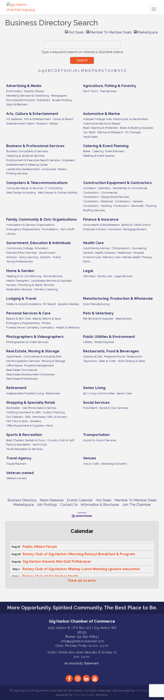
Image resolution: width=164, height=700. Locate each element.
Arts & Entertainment (37, 119)
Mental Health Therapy (137, 257)
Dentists (88, 252)
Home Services (53, 276)
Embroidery (14, 91)
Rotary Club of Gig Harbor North (50, 575)
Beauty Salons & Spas (47, 318)
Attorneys (89, 276)
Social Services (96, 403)
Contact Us (69, 505)
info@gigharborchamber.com (82, 641)
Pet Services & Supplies (98, 318)
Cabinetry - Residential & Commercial (122, 188)
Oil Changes (133, 132)
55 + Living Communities (99, 393)
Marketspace (147, 31)
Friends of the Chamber (21, 252)
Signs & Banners (17, 104)
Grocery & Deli (92, 356)
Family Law (104, 276)
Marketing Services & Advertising (27, 95)
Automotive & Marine (101, 114)
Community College (19, 248)
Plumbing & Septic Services (36, 284)
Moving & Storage (53, 361)
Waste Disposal (104, 342)
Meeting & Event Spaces (98, 155)
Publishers (43, 100)
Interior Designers (17, 280)
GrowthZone (143, 690)
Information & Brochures (100, 505)
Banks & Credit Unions (136, 224)
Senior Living (94, 388)
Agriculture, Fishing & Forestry (109, 86)
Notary (62, 169)
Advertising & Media (23, 86)
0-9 (41, 71)
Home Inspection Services (23, 361)
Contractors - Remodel (128, 205)
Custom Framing (53, 412)
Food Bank (90, 407)
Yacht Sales (90, 136)
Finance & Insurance (101, 219)
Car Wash (89, 132)
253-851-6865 (86, 636)
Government (47, 252)
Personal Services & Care (28, 313)
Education (41, 248)
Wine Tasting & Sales (131, 361)
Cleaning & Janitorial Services (25, 155)
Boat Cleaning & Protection (100, 127)
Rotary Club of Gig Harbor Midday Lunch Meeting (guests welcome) (81, 567)
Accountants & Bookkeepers (101, 224)
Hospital (138, 252)
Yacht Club (39, 444)
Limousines (48, 169)
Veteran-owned (20, 473)
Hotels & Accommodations (23, 304)
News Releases (52, 500)
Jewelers (35, 421)
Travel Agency (18, 458)
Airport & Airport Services (99, 440)
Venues (89, 458)
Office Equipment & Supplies (25, 425)
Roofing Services (94, 210)
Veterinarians (123, 318)
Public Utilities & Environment (109, 337)
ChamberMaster (84, 694)
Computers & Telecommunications (37, 183)
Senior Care (124, 393)
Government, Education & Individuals (38, 243)
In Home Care (92, 257)
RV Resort (49, 304)
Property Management (39, 365)
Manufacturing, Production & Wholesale (118, 298)
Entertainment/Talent (20, 123)
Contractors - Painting (97, 205)
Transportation (96, 435)
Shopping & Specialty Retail (30, 403)
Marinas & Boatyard (110, 132)
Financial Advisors (95, 229)
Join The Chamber (136, 505)
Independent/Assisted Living (25, 393)
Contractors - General (129, 201)
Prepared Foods (114, 356)
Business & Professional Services (35, 146)
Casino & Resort (63, 119)
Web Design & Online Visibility (57, 192)
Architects (89, 188)
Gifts (28, 416)
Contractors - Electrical (98, 201)
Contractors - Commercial (100, 192)
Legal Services (123, 276)
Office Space (14, 365)
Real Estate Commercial (21, 370)
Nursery (11, 284)
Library (11, 233)
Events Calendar (80, 500)
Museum (42, 123)
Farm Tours (90, 91)
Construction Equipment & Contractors (117, 183)
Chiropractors (120, 248)
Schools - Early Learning (22, 257)
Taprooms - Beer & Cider (99, 361)
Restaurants (134, 356)
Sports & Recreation (24, 435)
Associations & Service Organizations (30, 224)
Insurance (114, 229)
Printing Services (17, 173)
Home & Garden (20, 271)
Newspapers (59, 95)
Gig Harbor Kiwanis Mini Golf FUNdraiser (56, 560)
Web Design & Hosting (21, 192)
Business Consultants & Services (27, 151)
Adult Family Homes (96, 248)
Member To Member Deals (111, 31)
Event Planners (114, 151)
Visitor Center (57, 652)
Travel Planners (16, 463)
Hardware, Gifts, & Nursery (49, 416)
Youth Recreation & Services (24, 449)
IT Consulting (54, 188)
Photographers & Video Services (27, 342)
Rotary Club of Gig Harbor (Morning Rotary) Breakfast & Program (78, 553)
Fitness (46, 323)
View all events (82, 581)
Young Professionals (19, 261)
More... (87, 261)
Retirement (16, 388)
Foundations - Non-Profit (58, 229)
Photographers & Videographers (35, 337)
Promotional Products (20, 100)
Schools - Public (50, 257)
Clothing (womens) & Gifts (23, 412)
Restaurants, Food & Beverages (111, 351)
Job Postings (47, 505)
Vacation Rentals (68, 304)
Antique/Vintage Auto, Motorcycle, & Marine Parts (115, 119)
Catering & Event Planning (106, 146)
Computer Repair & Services (24, 188)
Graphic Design (34, 91)
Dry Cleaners (14, 416)
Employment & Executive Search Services (33, 160)
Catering (98, 151)
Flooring (151, 205)
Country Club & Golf (60, 440)
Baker (87, 151)
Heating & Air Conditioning (23, 276)
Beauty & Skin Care (18, 318)
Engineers (68, 160)
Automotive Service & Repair (101, 123)
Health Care (93, 243)
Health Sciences (105, 252)
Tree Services (108, 91)
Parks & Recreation (18, 444)
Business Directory (22, 500)
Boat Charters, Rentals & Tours (25, 440)
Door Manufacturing (96, 304)
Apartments (14, 356)
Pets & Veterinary (98, 313)
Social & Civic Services (113, 407)
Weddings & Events (114, 463)
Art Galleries (14, 119)
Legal (88, 271)
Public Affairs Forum (39, 545)
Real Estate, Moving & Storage (32, 351)
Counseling (138, 248)
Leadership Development (23, 169)
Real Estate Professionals (22, 378)
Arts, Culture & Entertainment (32, 114)
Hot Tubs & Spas (17, 421)
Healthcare (124, 252)
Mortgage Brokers (134, 229)
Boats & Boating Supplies (136, 127)
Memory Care (112, 257)
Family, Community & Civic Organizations (41, 219)
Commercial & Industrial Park (42, 356)
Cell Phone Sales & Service (39, 407)
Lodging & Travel (21, 298)
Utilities (87, 342)
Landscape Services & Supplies (51, 280)
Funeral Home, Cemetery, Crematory (30, 327)
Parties (53, 123)
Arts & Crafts (91, 463)
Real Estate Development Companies (30, 374)
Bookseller (13, 407)
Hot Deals (76, 31)
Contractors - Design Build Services (106, 196)
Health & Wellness (68, 327)
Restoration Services (19, 289)
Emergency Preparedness (23, 229)
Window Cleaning (46, 289)
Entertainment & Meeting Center (27, 164)
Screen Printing (62, 100)
